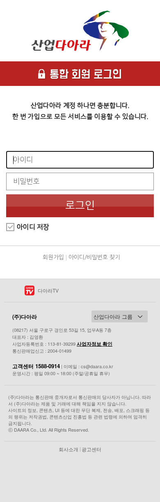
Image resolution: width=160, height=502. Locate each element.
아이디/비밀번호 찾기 (94, 257)
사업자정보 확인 (94, 343)
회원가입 (53, 257)
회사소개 (68, 449)
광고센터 (91, 449)
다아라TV (48, 290)
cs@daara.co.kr (97, 366)
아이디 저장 (33, 227)
